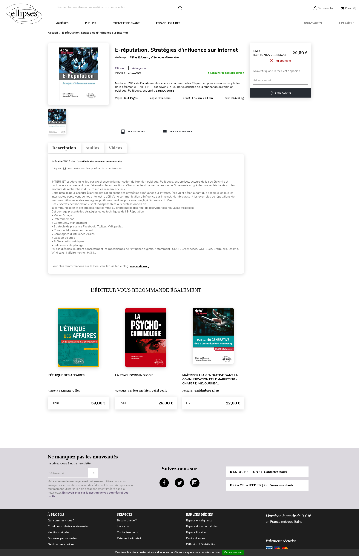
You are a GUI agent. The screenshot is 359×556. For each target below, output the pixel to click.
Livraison (123, 526)
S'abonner (93, 473)
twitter (179, 482)
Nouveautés (313, 23)
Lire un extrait (137, 131)
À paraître (346, 23)
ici (64, 168)
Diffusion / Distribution (201, 544)
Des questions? (258, 472)
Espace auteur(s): (261, 485)
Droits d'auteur (196, 538)
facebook (164, 482)
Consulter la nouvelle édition (227, 73)
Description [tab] (64, 148)
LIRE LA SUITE (165, 91)
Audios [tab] (92, 148)
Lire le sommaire (180, 131)
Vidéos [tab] (115, 148)
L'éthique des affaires (66, 375)
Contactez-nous (127, 532)
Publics (90, 23)
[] (180, 7)
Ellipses (119, 68)
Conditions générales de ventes (68, 526)
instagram (195, 482)
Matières (62, 23)
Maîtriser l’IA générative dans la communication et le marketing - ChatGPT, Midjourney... (210, 379)
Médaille (57, 161)
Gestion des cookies (61, 544)
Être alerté (281, 93)
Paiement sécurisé (129, 538)
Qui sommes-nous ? (61, 520)
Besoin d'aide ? (127, 520)
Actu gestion (139, 68)
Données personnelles (62, 538)
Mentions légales (59, 532)
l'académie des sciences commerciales (99, 161)
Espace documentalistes (202, 526)
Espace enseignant (126, 23)
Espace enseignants (199, 520)
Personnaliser (233, 552)
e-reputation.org (139, 266)
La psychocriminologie (134, 375)
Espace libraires (168, 23)
